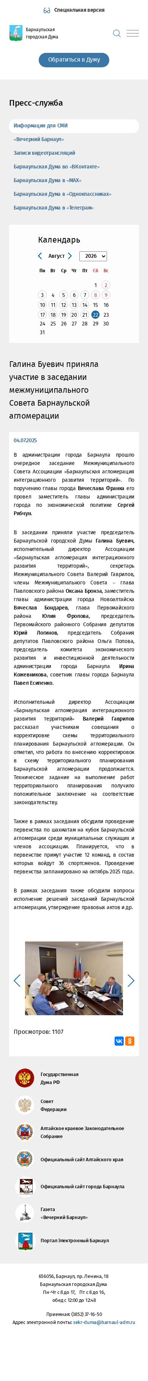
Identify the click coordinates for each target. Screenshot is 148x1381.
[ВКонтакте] (119, 1041)
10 (42, 305)
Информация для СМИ (41, 126)
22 (95, 315)
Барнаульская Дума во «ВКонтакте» (56, 167)
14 (84, 305)
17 (42, 315)
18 (53, 315)
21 (84, 315)
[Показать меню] (133, 33)
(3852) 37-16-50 (86, 1315)
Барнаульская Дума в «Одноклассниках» (62, 194)
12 (63, 305)
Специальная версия (79, 10)
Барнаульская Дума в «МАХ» (48, 180)
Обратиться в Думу (74, 60)
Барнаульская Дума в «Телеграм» (54, 208)
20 (74, 315)
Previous (17, 981)
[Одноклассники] (129, 1041)
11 (53, 305)
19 (63, 315)
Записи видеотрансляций (44, 153)
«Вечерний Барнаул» (39, 139)
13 (74, 305)
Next (131, 981)
